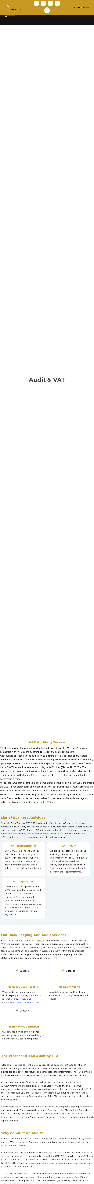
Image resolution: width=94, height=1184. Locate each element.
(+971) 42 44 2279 (14, 9)
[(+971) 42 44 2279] (8, 6)
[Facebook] (36, 3)
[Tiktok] (47, 10)
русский (76, 7)
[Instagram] (43, 3)
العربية (86, 7)
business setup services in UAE (23, 1002)
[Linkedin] (50, 3)
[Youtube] (57, 3)
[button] (76, 20)
